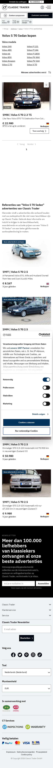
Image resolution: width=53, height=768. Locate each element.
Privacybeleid (41, 752)
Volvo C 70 (7, 64)
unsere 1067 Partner (20, 348)
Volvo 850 (7, 57)
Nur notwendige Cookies (26, 431)
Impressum (11, 752)
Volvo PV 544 (33, 61)
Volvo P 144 (32, 50)
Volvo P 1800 (33, 53)
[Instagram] (33, 654)
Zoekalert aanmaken (40, 15)
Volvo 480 (7, 50)
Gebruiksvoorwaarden (26, 752)
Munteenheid (9, 681)
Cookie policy (26, 754)
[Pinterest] (26, 654)
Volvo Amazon (8, 61)
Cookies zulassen (27, 422)
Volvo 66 (6, 53)
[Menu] (42, 7)
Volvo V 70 (32, 64)
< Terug (5, 29)
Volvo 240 (7, 46)
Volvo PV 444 (33, 57)
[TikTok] (39, 654)
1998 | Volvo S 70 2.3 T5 (17, 115)
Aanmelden (43, 583)
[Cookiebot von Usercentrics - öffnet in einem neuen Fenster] (39, 335)
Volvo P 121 (32, 46)
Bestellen (25, 638)
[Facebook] (13, 654)
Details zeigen (38, 414)
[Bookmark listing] (46, 85)
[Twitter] (20, 654)
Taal (4, 665)
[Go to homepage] (15, 7)
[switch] (46, 388)
